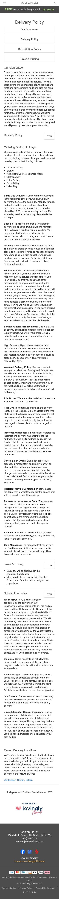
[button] (52, 892)
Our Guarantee (29, 29)
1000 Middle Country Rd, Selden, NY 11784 (29, 835)
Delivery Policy (29, 39)
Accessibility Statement (45, 888)
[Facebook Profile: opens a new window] (22, 851)
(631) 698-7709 (29, 838)
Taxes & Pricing (29, 59)
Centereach (10, 779)
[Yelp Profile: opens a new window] (36, 851)
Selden (29, 779)
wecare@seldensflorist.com (29, 841)
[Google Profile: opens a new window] (29, 851)
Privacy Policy (26, 888)
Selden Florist (29, 3)
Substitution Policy (29, 49)
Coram (20, 779)
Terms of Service (9, 888)
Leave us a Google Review (29, 861)
